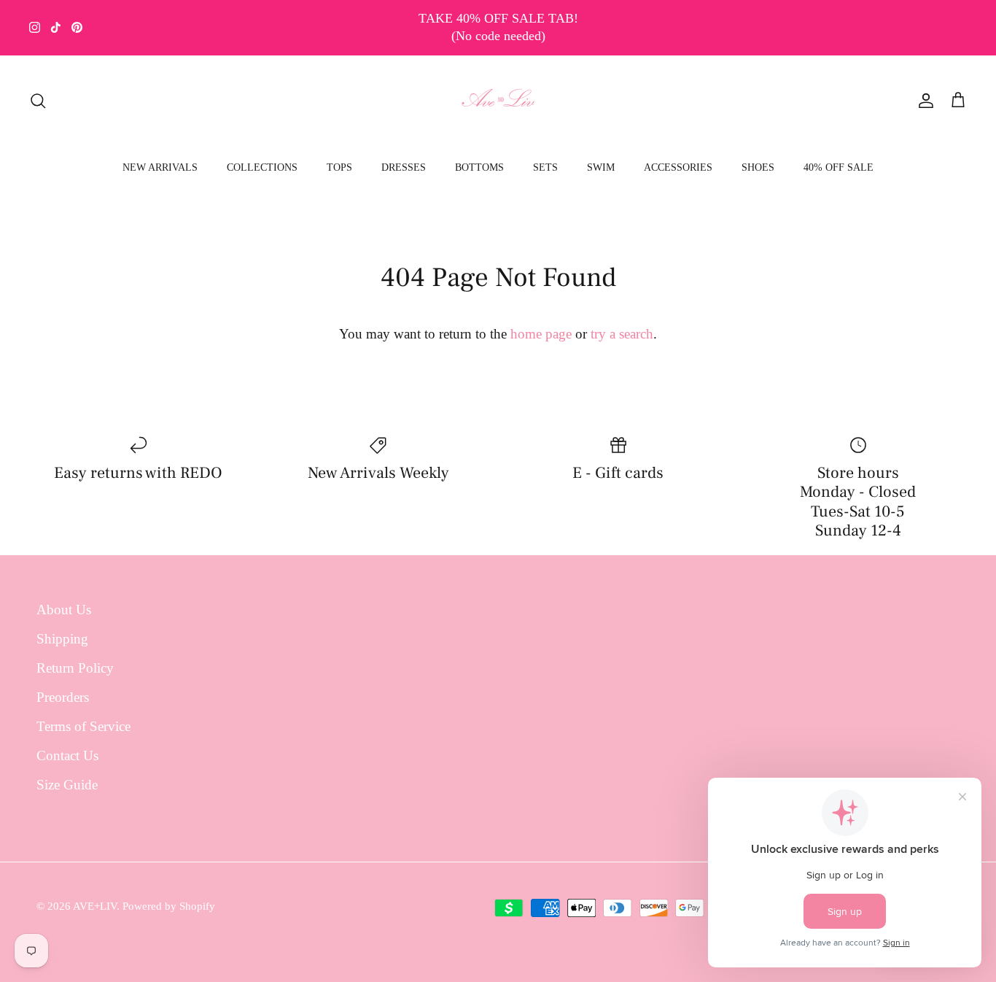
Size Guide (67, 784)
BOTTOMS (479, 167)
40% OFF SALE (839, 167)
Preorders (62, 697)
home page (541, 333)
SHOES (758, 167)
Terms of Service (83, 726)
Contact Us (67, 755)
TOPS (339, 167)
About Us (63, 609)
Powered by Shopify (168, 906)
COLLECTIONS (262, 167)
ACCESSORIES (678, 167)
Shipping (62, 638)
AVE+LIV (95, 906)
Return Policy (75, 668)
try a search (622, 333)
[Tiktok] (55, 27)
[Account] (923, 100)
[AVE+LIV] (498, 100)
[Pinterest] (76, 27)
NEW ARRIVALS (160, 167)
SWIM (601, 167)
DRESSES (403, 167)
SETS (545, 167)
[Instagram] (34, 27)
